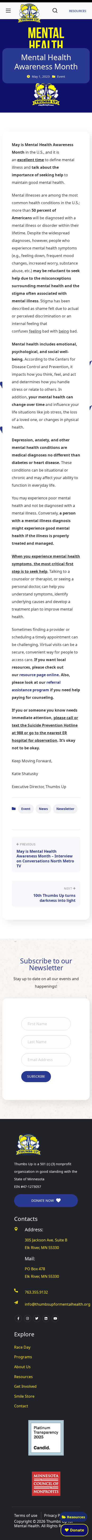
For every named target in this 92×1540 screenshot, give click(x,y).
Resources (76, 1517)
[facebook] (18, 1318)
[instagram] (27, 1318)
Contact (21, 1406)
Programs (23, 1356)
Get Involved (25, 1386)
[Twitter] (36, 1318)
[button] (55, 10)
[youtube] (55, 1318)
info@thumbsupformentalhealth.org (57, 1304)
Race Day (22, 1347)
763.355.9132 (36, 1292)
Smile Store (24, 1396)
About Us (22, 1366)
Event (25, 808)
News (43, 808)
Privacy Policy (56, 1515)
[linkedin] (46, 1318)
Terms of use (25, 1515)
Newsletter (65, 808)
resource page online (39, 674)
